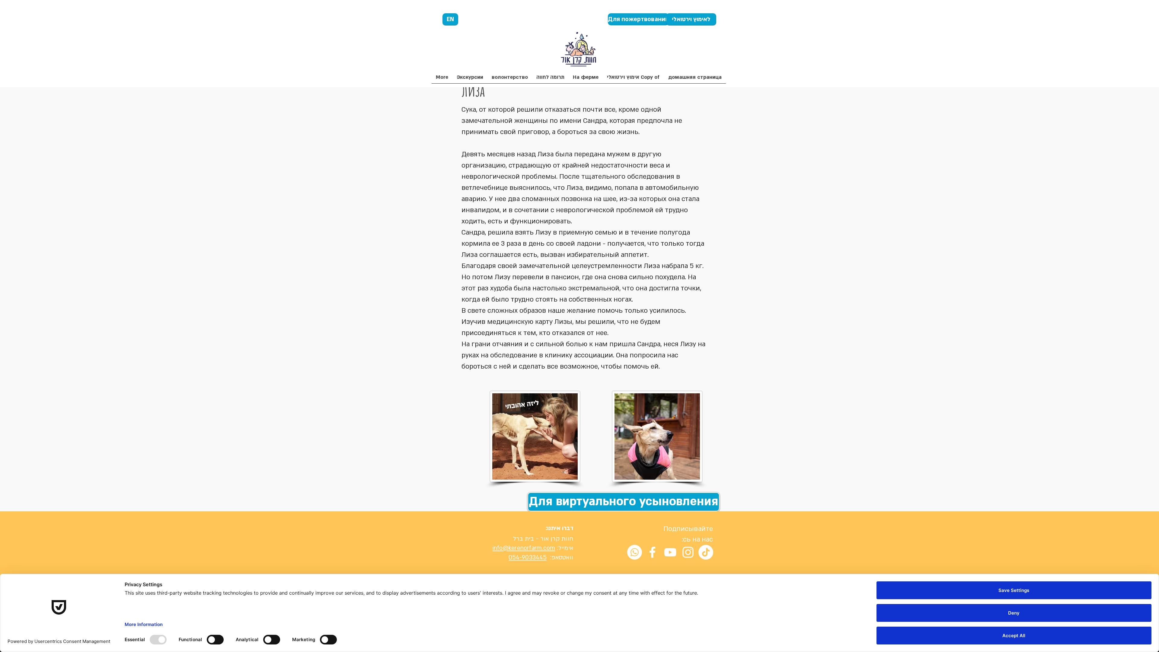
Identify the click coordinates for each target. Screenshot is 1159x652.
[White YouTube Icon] (670, 552)
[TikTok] (705, 552)
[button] (550, 79)
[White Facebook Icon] (652, 552)
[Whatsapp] (634, 552)
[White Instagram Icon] (688, 552)
